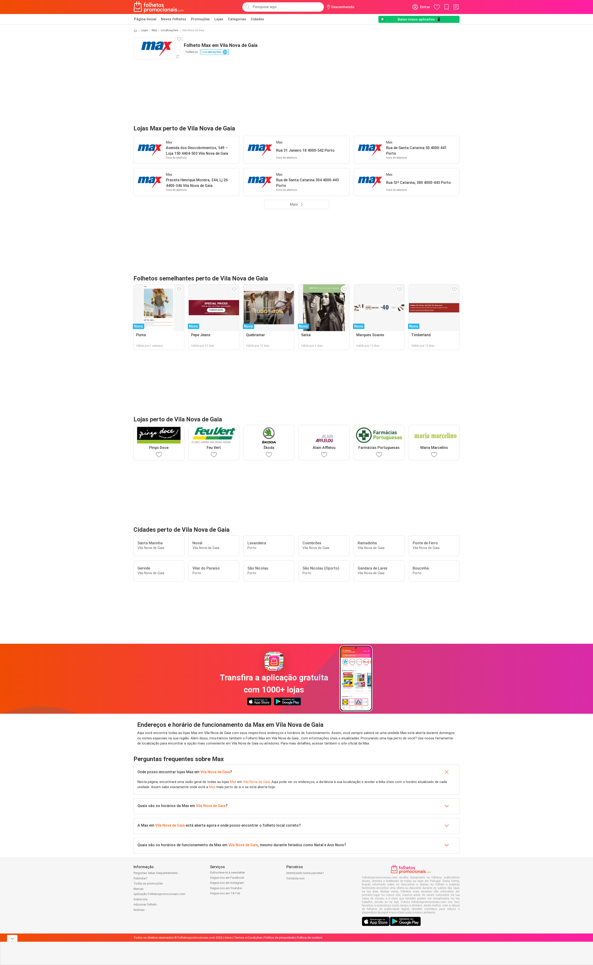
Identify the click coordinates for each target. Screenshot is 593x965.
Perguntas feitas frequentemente (156, 873)
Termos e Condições (248, 937)
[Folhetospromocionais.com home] (159, 7)
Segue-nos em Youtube (226, 888)
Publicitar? (140, 878)
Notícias (139, 910)
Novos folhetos (173, 19)
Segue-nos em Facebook (227, 877)
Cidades (257, 19)
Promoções (200, 19)
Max (154, 30)
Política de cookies (309, 937)
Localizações (169, 30)
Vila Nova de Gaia (215, 772)
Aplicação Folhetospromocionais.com (159, 894)
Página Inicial (145, 19)
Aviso (228, 937)
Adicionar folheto (145, 904)
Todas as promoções (148, 883)
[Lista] (456, 7)
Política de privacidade (279, 937)
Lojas (218, 19)
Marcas (139, 889)
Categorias (237, 19)
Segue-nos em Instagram (227, 883)
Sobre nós (141, 899)
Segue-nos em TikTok (225, 893)
